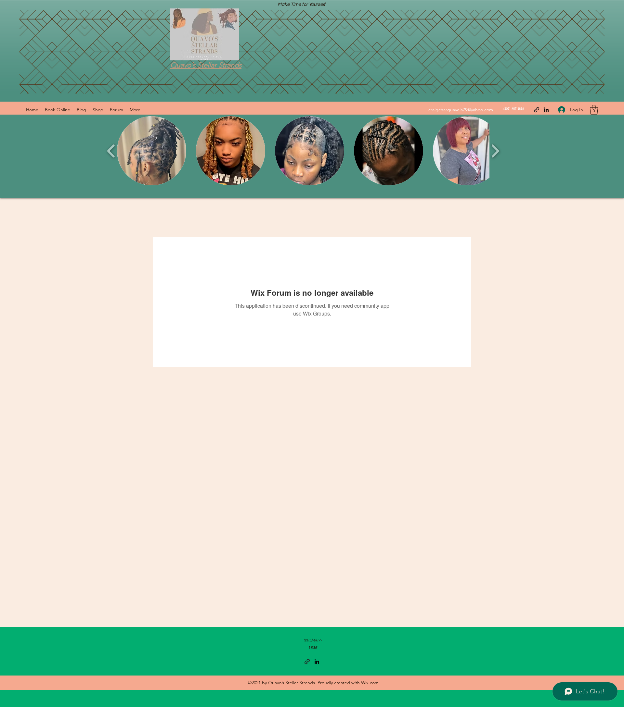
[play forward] (495, 151)
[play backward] (111, 151)
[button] (594, 110)
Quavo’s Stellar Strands (205, 65)
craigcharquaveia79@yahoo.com (460, 110)
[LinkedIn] (546, 109)
